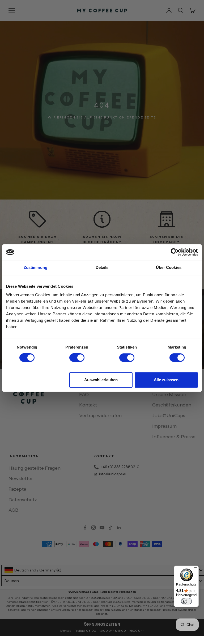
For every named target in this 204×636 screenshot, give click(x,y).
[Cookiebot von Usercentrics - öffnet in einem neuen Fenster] (174, 252)
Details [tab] (102, 267)
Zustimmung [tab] (35, 267)
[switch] (76, 357)
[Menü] (195, 569)
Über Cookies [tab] (168, 267)
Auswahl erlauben (101, 380)
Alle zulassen (166, 380)
